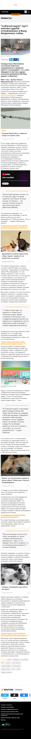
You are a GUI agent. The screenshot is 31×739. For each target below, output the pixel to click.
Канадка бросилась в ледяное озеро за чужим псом (14, 134)
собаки (18, 669)
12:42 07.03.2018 (5, 36)
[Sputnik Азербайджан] (5, 12)
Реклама (3, 720)
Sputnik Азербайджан (8, 95)
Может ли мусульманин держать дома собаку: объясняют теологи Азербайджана (15, 480)
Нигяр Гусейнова (16, 666)
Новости (3, 659)
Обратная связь (16, 717)
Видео (4, 131)
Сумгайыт (8, 662)
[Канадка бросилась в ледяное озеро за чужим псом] (15, 118)
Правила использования (7, 707)
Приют (13, 669)
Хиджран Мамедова (6, 666)
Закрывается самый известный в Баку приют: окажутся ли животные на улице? (15, 256)
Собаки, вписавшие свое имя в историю (15, 588)
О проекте (3, 705)
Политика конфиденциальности (9, 709)
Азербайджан (16, 659)
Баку (3, 662)
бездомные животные (7, 672)
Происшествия (24, 659)
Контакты (9, 705)
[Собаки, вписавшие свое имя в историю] (15, 574)
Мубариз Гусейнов (6, 669)
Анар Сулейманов (16, 662)
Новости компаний (6, 717)
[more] (28, 138)
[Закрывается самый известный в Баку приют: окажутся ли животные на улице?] (15, 241)
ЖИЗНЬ (9, 659)
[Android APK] (5, 724)
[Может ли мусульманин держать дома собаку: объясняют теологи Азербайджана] (15, 465)
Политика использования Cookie (9, 711)
